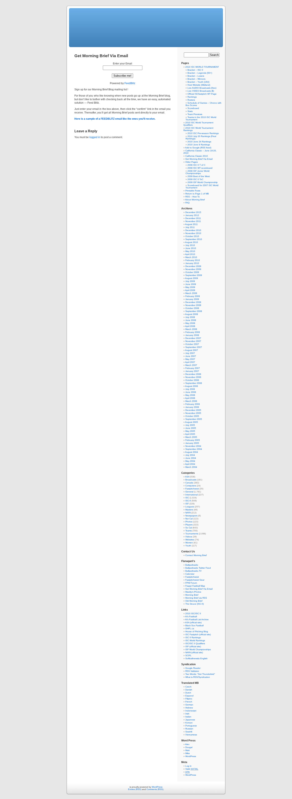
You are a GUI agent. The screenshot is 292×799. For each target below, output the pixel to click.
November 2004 (193, 446)
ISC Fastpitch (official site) (198, 634)
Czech (188, 687)
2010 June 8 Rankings (198, 144)
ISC (187, 497)
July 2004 (190, 455)
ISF (187, 503)
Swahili (188, 731)
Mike (187, 753)
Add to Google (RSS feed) (198, 147)
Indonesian (190, 711)
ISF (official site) (193, 646)
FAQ (187, 202)
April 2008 (190, 326)
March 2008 (191, 329)
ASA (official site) (193, 622)
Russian (189, 728)
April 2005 (190, 434)
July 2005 (190, 425)
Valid (191, 769)
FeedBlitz (129, 83)
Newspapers (191, 515)
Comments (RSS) (154, 789)
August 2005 (191, 422)
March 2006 (191, 401)
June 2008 (190, 320)
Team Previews (194, 114)
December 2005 (193, 410)
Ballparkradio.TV (193, 571)
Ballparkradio (191, 565)
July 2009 (190, 281)
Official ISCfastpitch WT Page (202, 94)
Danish (188, 690)
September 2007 (193, 347)
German (189, 705)
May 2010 (190, 251)
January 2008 (192, 335)
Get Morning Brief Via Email (198, 159)
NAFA (188, 512)
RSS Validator (192, 671)
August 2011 (191, 224)
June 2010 (190, 248)
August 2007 (191, 350)
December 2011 (193, 218)
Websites (189, 539)
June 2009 (190, 284)
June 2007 (190, 356)
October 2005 (192, 416)
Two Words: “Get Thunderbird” (200, 674)
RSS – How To (192, 196)
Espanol (189, 696)
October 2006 (192, 380)
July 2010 (190, 245)
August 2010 (191, 242)
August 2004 (191, 452)
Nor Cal (189, 518)
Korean (189, 722)
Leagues (189, 506)
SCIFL (188, 655)
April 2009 (190, 290)
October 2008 (192, 308)
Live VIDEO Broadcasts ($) (200, 91)
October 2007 (192, 344)
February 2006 (192, 404)
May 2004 (190, 461)
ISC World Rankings (195, 640)
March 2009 (191, 293)
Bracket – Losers (195, 76)
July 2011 (190, 227)
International (191, 494)
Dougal (188, 747)
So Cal (188, 527)
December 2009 (193, 266)
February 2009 (192, 296)
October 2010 (192, 236)
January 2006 (192, 407)
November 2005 (193, 413)
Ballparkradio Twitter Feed (198, 568)
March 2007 (191, 365)
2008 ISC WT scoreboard (199, 168)
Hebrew (189, 708)
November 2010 (193, 233)
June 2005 (190, 428)
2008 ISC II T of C (196, 165)
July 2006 (190, 389)
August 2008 (191, 314)
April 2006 (190, 398)
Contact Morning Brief (196, 555)
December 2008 (193, 302)
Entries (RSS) (134, 789)
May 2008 (190, 323)
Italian (188, 717)
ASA (187, 477)
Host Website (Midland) (198, 85)
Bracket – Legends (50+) (199, 73)
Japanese (190, 720)
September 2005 (193, 419)
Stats (190, 111)
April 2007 (190, 362)
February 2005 (192, 440)
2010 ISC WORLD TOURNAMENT (202, 67)
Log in (188, 766)
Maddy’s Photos (193, 592)
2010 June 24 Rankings (199, 141)
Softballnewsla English (196, 658)
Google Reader (193, 668)
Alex (187, 744)
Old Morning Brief (193, 601)
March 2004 (191, 467)
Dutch (188, 693)
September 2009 (193, 275)
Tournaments (191, 533)
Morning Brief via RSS (196, 598)
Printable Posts (192, 190)
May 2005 (190, 431)
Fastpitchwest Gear (194, 580)
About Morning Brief (195, 199)
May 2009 (190, 287)
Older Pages (191, 162)
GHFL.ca (189, 628)
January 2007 (192, 371)
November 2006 (193, 377)
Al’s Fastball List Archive (197, 619)
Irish (187, 714)
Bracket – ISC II (195, 70)
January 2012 (192, 215)
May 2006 (190, 395)
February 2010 (192, 260)
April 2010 (190, 254)
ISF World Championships (198, 649)
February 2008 (192, 332)
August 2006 (191, 386)
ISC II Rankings (193, 637)
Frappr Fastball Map (195, 586)
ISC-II (188, 500)
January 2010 (192, 263)
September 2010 (193, 239)
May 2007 (190, 359)
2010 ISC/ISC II (193, 613)
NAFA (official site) (194, 652)
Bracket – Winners (196, 79)
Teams (188, 530)
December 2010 (193, 230)
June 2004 (190, 458)
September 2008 (193, 311)
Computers (190, 485)
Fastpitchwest (192, 488)
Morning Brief (191, 595)
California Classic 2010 (196, 156)
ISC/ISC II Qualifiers (195, 643)
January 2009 (192, 299)
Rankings (192, 97)
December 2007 (193, 338)
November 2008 (193, 305)
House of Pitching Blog (196, 631)
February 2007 (192, 368)
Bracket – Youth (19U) (198, 82)
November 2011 (193, 221)
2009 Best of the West (198, 176)
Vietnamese (191, 734)
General (189, 491)
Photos (188, 521)
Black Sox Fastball (194, 625)
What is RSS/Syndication (197, 677)
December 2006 (193, 374)
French (188, 702)
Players (189, 524)
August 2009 (191, 278)
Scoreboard (193, 108)
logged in (94, 137)
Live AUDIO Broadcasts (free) (201, 88)
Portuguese (191, 725)
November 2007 (193, 341)
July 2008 (190, 317)
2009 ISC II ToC (195, 179)
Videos (188, 536)
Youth (188, 545)
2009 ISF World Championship (202, 182)
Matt (187, 750)
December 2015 (193, 212)
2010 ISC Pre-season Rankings (203, 133)
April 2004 (190, 464)
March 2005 (191, 437)
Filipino (188, 699)
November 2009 (193, 269)
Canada (189, 482)
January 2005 (192, 443)
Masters (189, 509)
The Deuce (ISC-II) (194, 604)
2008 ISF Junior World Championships (197, 172)
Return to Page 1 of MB (197, 193)
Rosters (191, 100)
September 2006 (193, 383)
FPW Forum (191, 583)
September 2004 (193, 449)
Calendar (189, 574)
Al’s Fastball (191, 616)
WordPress (190, 756)
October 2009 (192, 272)
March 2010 (191, 257)
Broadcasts (190, 480)
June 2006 (190, 392)
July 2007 (190, 353)
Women (189, 542)
